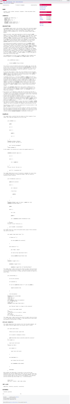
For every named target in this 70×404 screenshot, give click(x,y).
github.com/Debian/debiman (14, 402)
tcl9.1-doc (42, 25)
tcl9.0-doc (9, 3)
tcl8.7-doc (42, 23)
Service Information (19, 1)
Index (4, 1)
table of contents (43, 12)
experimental (5, 3)
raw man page (42, 9)
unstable (41, 19)
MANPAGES (4, 0)
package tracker (43, 7)
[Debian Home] (1, 2)
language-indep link (43, 6)
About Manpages (9, 1)
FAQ (14, 1)
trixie (41, 16)
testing (41, 18)
